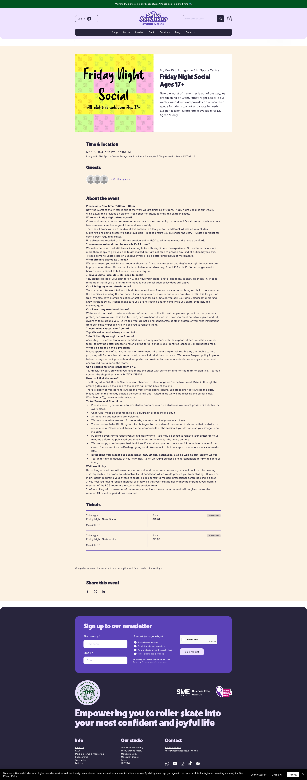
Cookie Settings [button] (259, 774)
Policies (79, 763)
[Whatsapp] (167, 763)
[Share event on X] (95, 591)
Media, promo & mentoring (89, 754)
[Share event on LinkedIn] (103, 591)
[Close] (303, 774)
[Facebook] (198, 763)
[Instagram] (182, 763)
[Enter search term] (220, 18)
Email (87, 652)
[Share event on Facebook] (87, 591)
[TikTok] (190, 763)
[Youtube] (175, 763)
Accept (293, 774)
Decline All (277, 774)
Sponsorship (81, 757)
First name (90, 636)
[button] (229, 18)
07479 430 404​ (173, 747)
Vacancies (80, 760)
